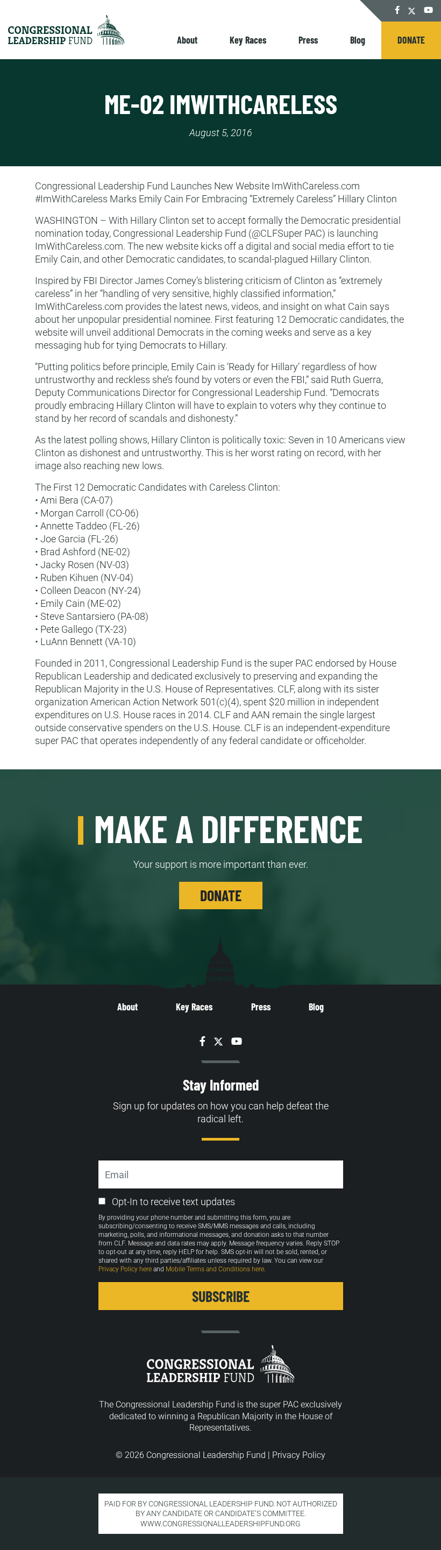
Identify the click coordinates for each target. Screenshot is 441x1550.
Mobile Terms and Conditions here (215, 1269)
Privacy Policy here (125, 1269)
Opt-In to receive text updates (173, 1201)
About (187, 40)
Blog (357, 40)
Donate (411, 40)
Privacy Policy (298, 1455)
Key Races (248, 40)
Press (308, 40)
